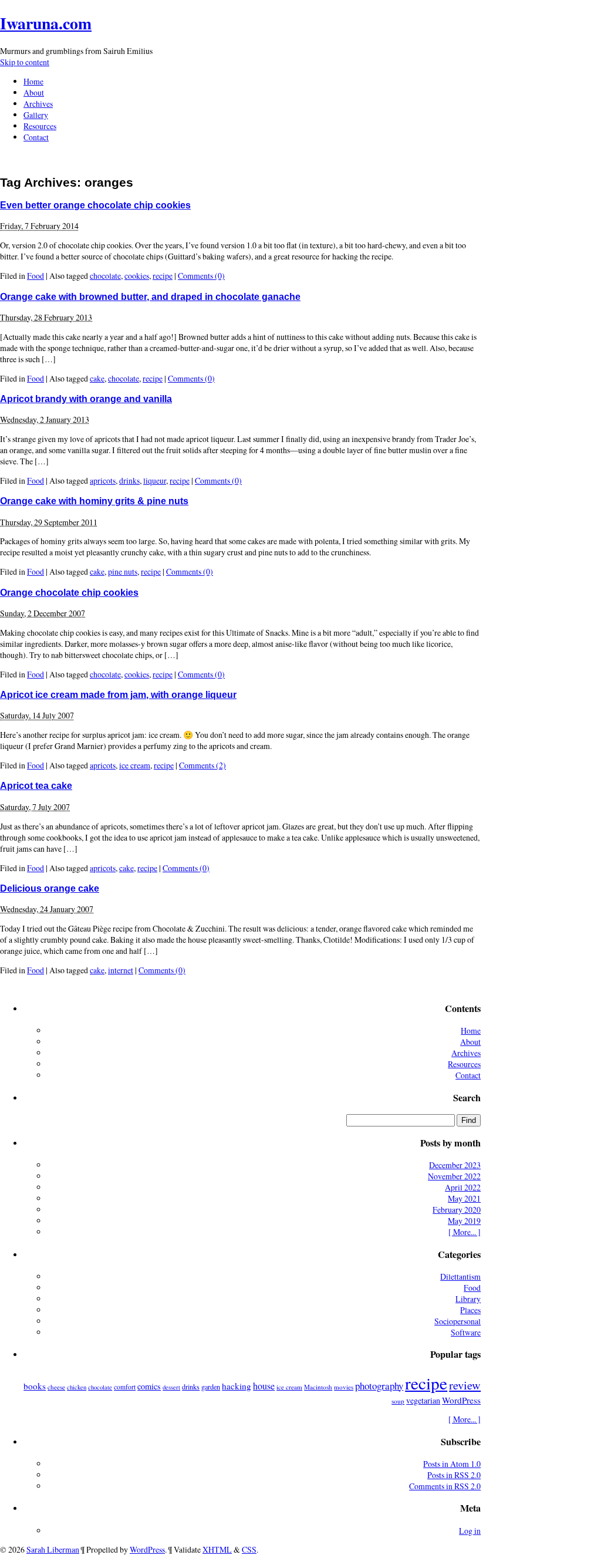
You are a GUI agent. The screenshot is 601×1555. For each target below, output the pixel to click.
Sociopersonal (457, 1321)
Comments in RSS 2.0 (445, 1486)
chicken (76, 1387)
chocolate (105, 275)
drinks (129, 480)
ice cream (134, 765)
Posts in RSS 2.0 (454, 1474)
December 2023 (455, 1165)
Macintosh (318, 1386)
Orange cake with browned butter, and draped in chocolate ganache (150, 296)
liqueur (154, 480)
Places (470, 1309)
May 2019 (464, 1220)
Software (466, 1332)
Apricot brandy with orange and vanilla (86, 398)
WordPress (461, 1400)
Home (33, 81)
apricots (103, 480)
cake (97, 378)
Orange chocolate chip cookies (69, 592)
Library (468, 1298)
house (264, 1385)
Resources (39, 125)
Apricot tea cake (36, 785)
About (33, 92)
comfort (125, 1386)
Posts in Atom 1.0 (452, 1463)
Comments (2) (202, 765)
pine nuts (122, 571)
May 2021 (464, 1198)
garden (210, 1386)
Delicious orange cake (49, 888)
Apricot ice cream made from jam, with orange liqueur (118, 694)
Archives (38, 103)
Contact (36, 137)
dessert (171, 1387)
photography (379, 1385)
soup (397, 1401)
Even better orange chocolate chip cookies (95, 205)
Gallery (35, 114)
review (465, 1385)
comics (149, 1386)
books (34, 1386)
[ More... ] (464, 1231)
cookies (136, 275)
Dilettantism (460, 1276)
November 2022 (454, 1176)
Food (35, 275)
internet (120, 970)
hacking (236, 1386)
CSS (249, 1549)
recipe (163, 275)
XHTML (217, 1549)
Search (467, 1098)
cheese (56, 1386)
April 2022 (463, 1187)
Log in (470, 1530)
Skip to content (24, 62)
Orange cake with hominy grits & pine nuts (94, 500)
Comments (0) (201, 275)
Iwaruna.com (46, 23)
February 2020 (457, 1209)
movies (343, 1386)
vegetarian (423, 1400)
